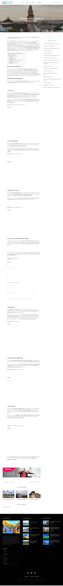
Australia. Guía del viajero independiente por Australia (51, 48)
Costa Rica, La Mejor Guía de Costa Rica (49, 57)
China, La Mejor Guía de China (48, 53)
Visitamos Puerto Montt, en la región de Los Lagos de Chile (55, 542)
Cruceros (5, 551)
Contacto (39, 2)
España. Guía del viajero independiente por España (51, 60)
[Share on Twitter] (4, 40)
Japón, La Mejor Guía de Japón (48, 70)
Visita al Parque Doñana (35, 499)
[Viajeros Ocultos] (7, 2)
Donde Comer (31, 15)
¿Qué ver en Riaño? (33, 522)
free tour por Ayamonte (13, 458)
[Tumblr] (4, 48)
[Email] (4, 45)
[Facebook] (28, 573)
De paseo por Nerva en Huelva (8, 499)
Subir (32, 582)
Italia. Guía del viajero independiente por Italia (50, 68)
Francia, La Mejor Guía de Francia (48, 66)
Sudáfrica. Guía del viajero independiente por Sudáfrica (52, 87)
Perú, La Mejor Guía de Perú (47, 82)
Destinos (27, 2)
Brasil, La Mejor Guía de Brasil (48, 50)
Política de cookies (34, 576)
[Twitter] (31, 573)
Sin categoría (6, 563)
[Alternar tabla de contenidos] (23, 53)
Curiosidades (6, 554)
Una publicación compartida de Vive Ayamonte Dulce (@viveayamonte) (20, 298)
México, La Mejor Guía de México (48, 76)
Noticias (5, 561)
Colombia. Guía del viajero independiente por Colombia (52, 55)
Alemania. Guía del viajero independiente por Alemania (51, 43)
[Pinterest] (4, 43)
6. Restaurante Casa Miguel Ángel (13, 62)
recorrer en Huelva (29, 41)
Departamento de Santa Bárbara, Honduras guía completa (54, 528)
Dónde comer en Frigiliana (21, 499)
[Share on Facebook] (4, 38)
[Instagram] (35, 573)
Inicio (23, 2)
